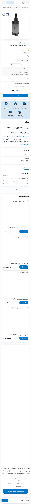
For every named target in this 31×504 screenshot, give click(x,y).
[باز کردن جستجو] (23, 2)
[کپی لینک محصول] (24, 78)
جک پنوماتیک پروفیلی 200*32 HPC (19, 299)
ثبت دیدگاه (15, 182)
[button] (4, 13)
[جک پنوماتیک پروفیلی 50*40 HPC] (15, 248)
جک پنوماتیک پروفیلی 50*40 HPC (19, 264)
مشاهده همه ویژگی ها (15, 65)
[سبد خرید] (27, 2)
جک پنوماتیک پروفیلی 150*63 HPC (19, 335)
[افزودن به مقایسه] (27, 78)
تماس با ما (10, 483)
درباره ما (9, 481)
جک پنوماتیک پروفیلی (7, 7)
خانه (28, 7)
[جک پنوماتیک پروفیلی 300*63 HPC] (15, 212)
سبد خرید (19, 481)
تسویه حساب (19, 483)
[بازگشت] (3, 2)
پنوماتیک (24, 7)
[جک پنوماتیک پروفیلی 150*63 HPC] (15, 319)
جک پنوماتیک (17, 7)
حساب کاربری (19, 486)
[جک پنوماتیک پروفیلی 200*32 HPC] (15, 284)
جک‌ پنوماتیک (25, 136)
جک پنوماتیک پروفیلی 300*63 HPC (19, 228)
